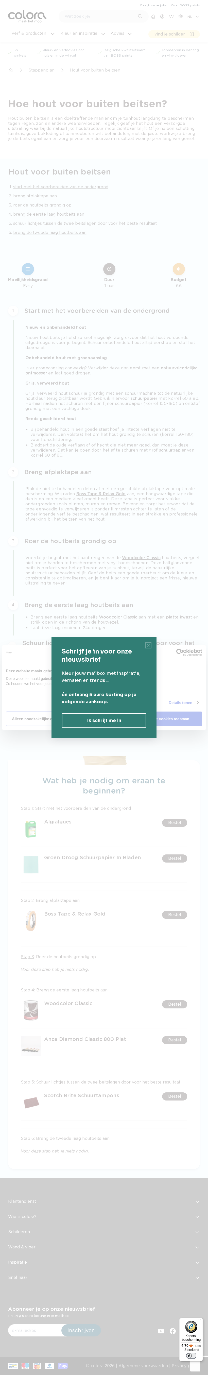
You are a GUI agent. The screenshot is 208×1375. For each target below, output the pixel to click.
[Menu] (200, 1321)
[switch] (191, 1356)
